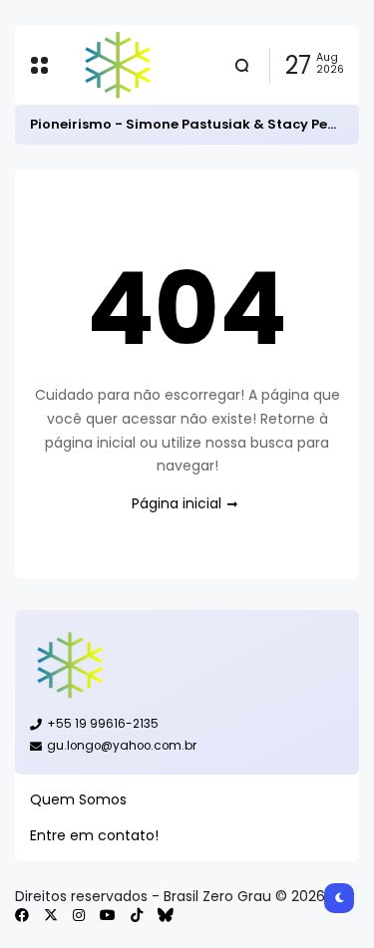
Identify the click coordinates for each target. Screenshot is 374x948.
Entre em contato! (94, 835)
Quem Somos (78, 799)
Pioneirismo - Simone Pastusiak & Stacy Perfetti (196, 124)
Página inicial (176, 503)
